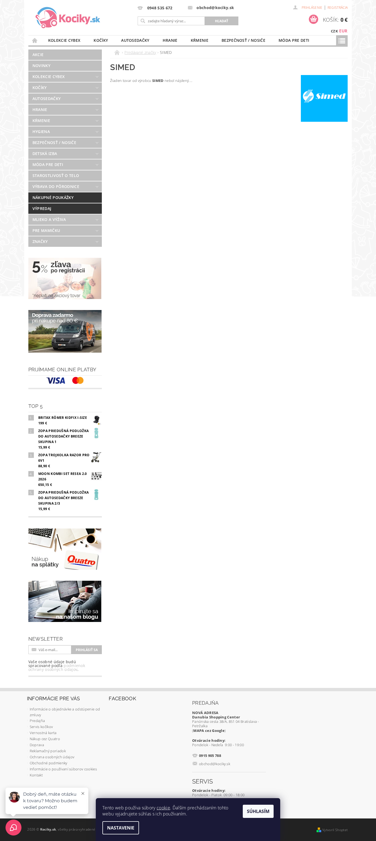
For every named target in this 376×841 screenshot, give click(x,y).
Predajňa (37, 720)
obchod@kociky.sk (214, 763)
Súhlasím (258, 811)
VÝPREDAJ (41, 208)
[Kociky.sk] (67, 18)
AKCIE (38, 54)
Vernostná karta (43, 732)
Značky (40, 241)
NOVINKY (41, 65)
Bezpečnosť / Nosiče (243, 40)
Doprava (37, 744)
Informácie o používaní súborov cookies (63, 769)
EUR (343, 31)
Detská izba (44, 153)
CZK (334, 31)
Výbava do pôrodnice (55, 186)
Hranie (170, 40)
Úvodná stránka (35, 40)
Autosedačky (135, 40)
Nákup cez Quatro (45, 738)
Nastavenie (120, 828)
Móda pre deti (294, 40)
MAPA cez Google (209, 730)
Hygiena (41, 131)
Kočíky (101, 40)
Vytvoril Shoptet (335, 830)
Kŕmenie (199, 40)
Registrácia (338, 7)
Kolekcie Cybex (64, 40)
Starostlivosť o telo (55, 175)
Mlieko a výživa (49, 219)
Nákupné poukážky (52, 197)
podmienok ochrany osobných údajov (56, 667)
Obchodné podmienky (48, 762)
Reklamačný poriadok (48, 750)
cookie (163, 808)
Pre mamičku (46, 230)
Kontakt (36, 775)
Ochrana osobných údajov (52, 756)
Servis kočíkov (41, 726)
